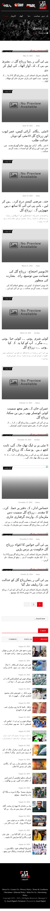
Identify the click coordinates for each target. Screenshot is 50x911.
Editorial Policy (19, 892)
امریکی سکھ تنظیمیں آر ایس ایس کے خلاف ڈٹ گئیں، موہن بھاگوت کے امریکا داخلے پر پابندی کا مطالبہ (16, 781)
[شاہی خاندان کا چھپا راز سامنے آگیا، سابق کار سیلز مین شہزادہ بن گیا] (39, 806)
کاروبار (13, 16)
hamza (37, 403)
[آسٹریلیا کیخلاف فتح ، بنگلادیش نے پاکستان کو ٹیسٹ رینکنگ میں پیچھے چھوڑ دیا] (39, 849)
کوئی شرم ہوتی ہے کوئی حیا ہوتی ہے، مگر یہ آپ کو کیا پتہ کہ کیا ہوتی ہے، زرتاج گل (25, 343)
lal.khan (37, 333)
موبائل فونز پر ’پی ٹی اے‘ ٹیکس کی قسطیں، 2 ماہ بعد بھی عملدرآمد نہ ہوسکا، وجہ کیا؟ (17, 724)
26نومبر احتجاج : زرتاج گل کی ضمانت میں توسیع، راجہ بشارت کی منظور (27, 276)
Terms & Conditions (40, 889)
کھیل (21, 16)
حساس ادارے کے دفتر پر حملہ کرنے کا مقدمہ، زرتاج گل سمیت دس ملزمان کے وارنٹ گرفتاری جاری (25, 512)
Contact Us (15, 889)
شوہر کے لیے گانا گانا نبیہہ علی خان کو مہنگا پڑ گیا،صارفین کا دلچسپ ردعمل (16, 837)
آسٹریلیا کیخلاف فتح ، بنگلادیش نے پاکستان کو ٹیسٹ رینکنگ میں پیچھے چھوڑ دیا (17, 851)
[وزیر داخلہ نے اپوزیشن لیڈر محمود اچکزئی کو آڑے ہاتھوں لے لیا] (39, 693)
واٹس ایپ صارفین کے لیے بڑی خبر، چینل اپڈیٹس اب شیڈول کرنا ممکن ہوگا (17, 738)
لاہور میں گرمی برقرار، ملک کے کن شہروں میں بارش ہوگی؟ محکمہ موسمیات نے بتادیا (16, 752)
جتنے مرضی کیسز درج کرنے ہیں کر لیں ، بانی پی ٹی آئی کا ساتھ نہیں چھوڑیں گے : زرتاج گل (25, 206)
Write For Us (31, 892)
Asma (38, 56)
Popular (28, 639)
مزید (6, 16)
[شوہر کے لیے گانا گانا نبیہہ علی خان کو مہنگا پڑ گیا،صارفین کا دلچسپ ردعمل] (39, 835)
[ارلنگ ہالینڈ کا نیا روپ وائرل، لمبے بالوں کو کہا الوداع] (39, 707)
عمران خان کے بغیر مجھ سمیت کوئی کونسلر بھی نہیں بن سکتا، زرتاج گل (27, 413)
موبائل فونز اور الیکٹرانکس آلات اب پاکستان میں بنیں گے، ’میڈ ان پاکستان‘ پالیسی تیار (17, 682)
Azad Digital (41, 901)
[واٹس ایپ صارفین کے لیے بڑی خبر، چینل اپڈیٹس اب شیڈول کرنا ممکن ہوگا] (39, 736)
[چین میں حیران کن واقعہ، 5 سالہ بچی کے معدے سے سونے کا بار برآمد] (39, 665)
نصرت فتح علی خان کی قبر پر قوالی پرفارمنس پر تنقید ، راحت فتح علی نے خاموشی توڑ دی (16, 653)
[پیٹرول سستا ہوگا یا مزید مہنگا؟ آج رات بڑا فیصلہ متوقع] (39, 792)
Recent (44, 639)
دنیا (29, 16)
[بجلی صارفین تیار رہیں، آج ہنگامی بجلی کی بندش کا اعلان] (39, 764)
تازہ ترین (44, 16)
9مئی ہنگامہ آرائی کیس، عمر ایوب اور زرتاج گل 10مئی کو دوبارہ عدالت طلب (25, 136)
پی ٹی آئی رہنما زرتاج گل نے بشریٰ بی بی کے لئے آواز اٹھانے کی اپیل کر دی (25, 66)
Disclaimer (8, 892)
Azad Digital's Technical (16, 901)
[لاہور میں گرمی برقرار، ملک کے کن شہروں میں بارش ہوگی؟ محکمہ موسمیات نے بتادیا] (39, 750)
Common (13, 639)
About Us (5, 889)
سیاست (37, 16)
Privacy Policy (25, 889)
